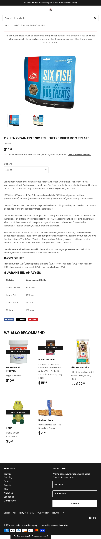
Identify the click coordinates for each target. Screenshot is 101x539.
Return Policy (58, 513)
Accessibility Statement (23, 513)
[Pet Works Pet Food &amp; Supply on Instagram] (94, 518)
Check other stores (79, 154)
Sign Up (75, 503)
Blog (6, 489)
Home (6, 25)
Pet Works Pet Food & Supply (24, 525)
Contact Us (10, 500)
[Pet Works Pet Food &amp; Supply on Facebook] (90, 518)
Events (7, 485)
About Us (8, 493)
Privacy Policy (43, 513)
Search (7, 513)
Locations (9, 496)
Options (8, 163)
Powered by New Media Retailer (54, 525)
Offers (7, 481)
